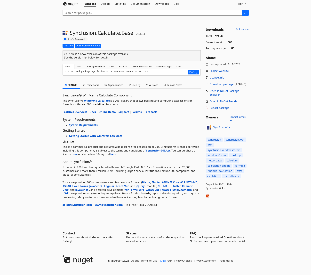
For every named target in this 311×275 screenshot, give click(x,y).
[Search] (245, 13)
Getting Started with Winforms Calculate (95, 136)
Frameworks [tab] (92, 85)
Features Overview (75, 112)
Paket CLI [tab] (123, 66)
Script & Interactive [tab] (142, 66)
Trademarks (225, 260)
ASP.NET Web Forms (75, 186)
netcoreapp (215, 160)
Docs (93, 112)
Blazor (146, 182)
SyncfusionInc (222, 127)
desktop (236, 155)
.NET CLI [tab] (68, 66)
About (135, 260)
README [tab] (72, 85)
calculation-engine (219, 165)
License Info (217, 77)
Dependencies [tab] (115, 85)
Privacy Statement (205, 260)
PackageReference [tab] (96, 66)
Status (131, 233)
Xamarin (187, 186)
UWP (66, 190)
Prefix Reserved (76, 39)
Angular (109, 186)
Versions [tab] (153, 85)
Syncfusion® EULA (158, 150)
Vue (126, 186)
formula (240, 165)
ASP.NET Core (170, 182)
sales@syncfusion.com (77, 205)
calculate (232, 160)
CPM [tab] (112, 66)
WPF (141, 190)
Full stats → (242, 29)
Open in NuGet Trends (223, 101)
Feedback (150, 112)
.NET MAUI (163, 186)
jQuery (140, 186)
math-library (231, 176)
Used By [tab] (135, 85)
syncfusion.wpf (235, 139)
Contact (69, 233)
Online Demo (107, 112)
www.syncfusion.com (109, 205)
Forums (137, 112)
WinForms (131, 190)
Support (124, 112)
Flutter (156, 182)
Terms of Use (149, 260)
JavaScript (95, 186)
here (75, 154)
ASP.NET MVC (188, 182)
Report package (219, 108)
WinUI (150, 190)
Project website (219, 71)
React (119, 186)
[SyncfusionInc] (209, 127)
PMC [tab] (79, 66)
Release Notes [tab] (174, 85)
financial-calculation (220, 171)
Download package (221, 84)
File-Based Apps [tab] (164, 66)
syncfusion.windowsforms (224, 150)
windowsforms (217, 155)
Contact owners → (238, 118)
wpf (210, 145)
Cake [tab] (178, 66)
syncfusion (214, 139)
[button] (193, 72)
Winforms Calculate (97, 100)
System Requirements (83, 125)
